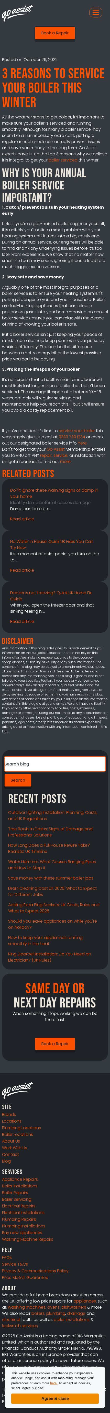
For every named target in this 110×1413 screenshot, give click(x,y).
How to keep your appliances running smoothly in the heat (45, 941)
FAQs (7, 1257)
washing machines (27, 1307)
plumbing (55, 1313)
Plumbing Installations (23, 1226)
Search (18, 780)
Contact (10, 1154)
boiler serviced (63, 160)
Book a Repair (55, 33)
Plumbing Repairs (19, 1219)
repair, (46, 455)
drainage (76, 1313)
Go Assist (56, 449)
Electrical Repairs (18, 1206)
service (60, 455)
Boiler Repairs (15, 1193)
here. (54, 1383)
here (82, 443)
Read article (22, 519)
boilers (38, 1313)
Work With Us (14, 1148)
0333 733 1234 (72, 437)
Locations (11, 1121)
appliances (84, 1301)
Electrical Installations (23, 1213)
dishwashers (73, 1307)
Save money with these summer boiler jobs (50, 878)
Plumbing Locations (21, 1128)
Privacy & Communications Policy (35, 1271)
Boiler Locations (17, 1134)
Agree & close (55, 1398)
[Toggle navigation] (95, 12)
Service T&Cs (15, 1264)
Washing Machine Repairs (27, 1239)
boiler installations (72, 1320)
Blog (6, 1161)
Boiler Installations (19, 1186)
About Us (11, 1141)
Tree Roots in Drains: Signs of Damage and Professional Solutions (50, 832)
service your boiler (77, 431)
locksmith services (20, 1326)
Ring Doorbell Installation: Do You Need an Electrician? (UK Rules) (49, 957)
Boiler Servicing (16, 1199)
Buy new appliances (22, 1233)
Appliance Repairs (20, 1179)
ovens (53, 1307)
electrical (11, 1320)
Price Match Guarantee (25, 1277)
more (65, 462)
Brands (9, 1114)
